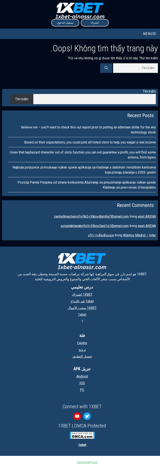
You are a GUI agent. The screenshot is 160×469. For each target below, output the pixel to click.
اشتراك (94, 22)
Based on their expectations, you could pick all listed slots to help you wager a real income (90, 142)
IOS (82, 383)
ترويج (82, 350)
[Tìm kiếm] (106, 68)
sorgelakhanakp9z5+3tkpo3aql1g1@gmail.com (94, 226)
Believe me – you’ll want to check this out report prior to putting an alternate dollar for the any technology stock (88, 129)
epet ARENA (147, 216)
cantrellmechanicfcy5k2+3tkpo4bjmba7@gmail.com (91, 216)
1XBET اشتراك (82, 295)
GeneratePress (87, 462)
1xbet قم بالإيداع (82, 301)
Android (82, 376)
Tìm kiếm (149, 91)
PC (82, 390)
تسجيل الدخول (65, 22)
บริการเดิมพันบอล (101, 235)
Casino (82, 343)
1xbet (82, 315)
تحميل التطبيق (82, 356)
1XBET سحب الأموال (82, 308)
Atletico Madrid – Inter (139, 235)
